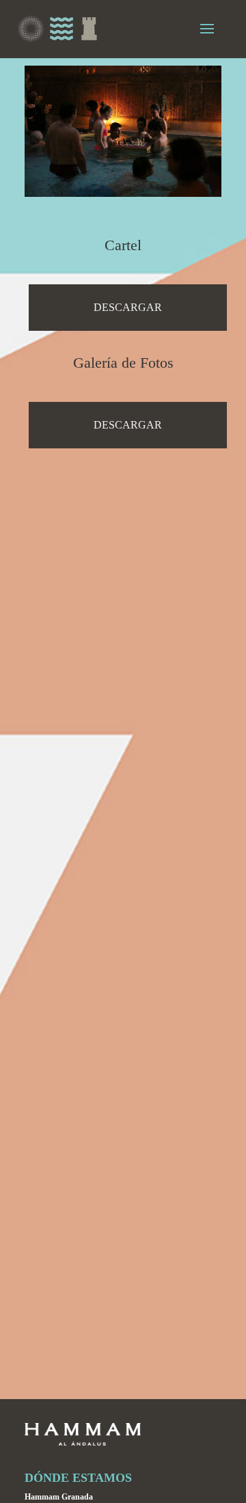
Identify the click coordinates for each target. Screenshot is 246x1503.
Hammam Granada (59, 1497)
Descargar (128, 307)
